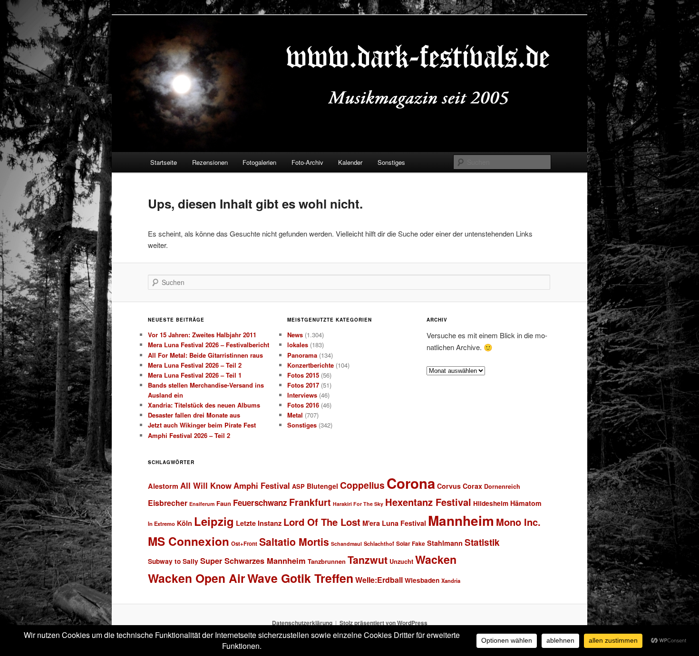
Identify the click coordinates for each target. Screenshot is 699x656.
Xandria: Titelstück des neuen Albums (204, 404)
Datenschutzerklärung (302, 622)
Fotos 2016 (303, 404)
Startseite (163, 162)
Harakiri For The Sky (358, 503)
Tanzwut (368, 559)
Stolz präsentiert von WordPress (383, 622)
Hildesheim (490, 503)
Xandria (450, 580)
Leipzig (214, 521)
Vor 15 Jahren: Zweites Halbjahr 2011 (202, 334)
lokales (297, 344)
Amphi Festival (261, 485)
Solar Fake (410, 543)
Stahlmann (445, 543)
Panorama (302, 355)
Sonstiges (391, 162)
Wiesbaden (422, 580)
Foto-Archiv (307, 162)
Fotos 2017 (303, 385)
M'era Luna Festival (394, 523)
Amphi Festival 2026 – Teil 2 (189, 435)
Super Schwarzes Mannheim (253, 560)
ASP (298, 486)
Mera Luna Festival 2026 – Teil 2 (195, 365)
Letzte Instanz (259, 523)
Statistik (482, 542)
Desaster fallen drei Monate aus (194, 414)
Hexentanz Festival (428, 502)
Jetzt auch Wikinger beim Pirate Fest (202, 424)
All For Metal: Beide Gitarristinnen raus (205, 355)
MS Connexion (188, 541)
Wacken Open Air (196, 578)
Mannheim (461, 520)
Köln (184, 523)
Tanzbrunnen (327, 561)
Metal (295, 414)
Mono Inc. (518, 522)
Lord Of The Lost (321, 522)
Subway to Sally (173, 561)
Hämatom (526, 503)
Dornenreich (502, 486)
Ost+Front (244, 544)
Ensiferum (201, 503)
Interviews (302, 394)
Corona (411, 483)
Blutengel (322, 486)
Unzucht (401, 561)
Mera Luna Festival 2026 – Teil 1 (195, 375)
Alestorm (163, 486)
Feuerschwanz (260, 502)
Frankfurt (310, 502)
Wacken (435, 559)
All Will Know (206, 485)
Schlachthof (379, 543)
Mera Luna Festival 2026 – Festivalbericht (208, 344)
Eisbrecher (167, 502)
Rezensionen (210, 162)
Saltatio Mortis (294, 541)
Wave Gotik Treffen (300, 578)
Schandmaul (346, 543)
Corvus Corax (459, 486)
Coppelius (362, 485)
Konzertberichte (310, 365)
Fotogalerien (259, 162)
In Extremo (161, 523)
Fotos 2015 (303, 375)
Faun (223, 503)
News (295, 334)
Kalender (350, 162)
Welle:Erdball (379, 579)
